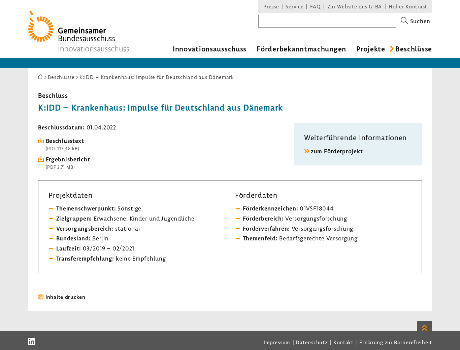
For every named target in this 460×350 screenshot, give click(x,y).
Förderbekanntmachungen (301, 48)
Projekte (370, 48)
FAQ (315, 6)
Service (294, 6)
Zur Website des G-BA (356, 6)
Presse (271, 6)
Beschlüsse (413, 48)
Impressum (277, 342)
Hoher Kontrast (408, 6)
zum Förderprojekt (337, 151)
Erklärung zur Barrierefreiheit (395, 342)
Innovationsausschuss (210, 48)
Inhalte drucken (65, 297)
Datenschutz (311, 342)
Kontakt (343, 342)
